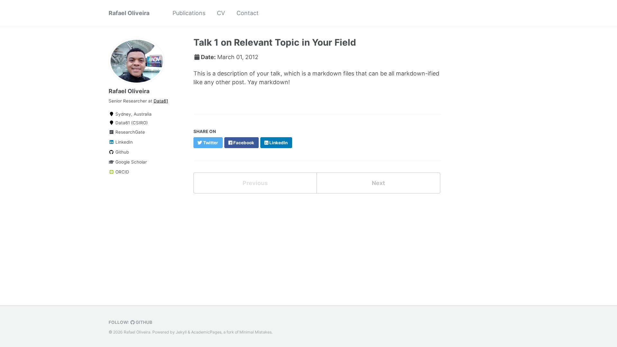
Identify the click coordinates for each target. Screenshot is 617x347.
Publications (189, 13)
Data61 (161, 100)
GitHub (143, 322)
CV (221, 13)
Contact (248, 13)
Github (121, 152)
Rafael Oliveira (129, 13)
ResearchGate (129, 132)
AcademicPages (206, 332)
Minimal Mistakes (255, 332)
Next (378, 183)
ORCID (121, 171)
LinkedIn (123, 142)
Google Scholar (130, 162)
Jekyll (181, 332)
